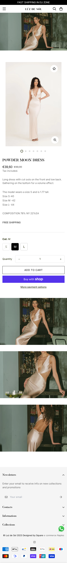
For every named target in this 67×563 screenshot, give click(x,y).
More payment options (33, 287)
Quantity (7, 258)
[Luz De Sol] (33, 9)
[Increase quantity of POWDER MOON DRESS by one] (60, 259)
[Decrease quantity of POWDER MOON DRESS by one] (19, 259)
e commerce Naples (54, 535)
